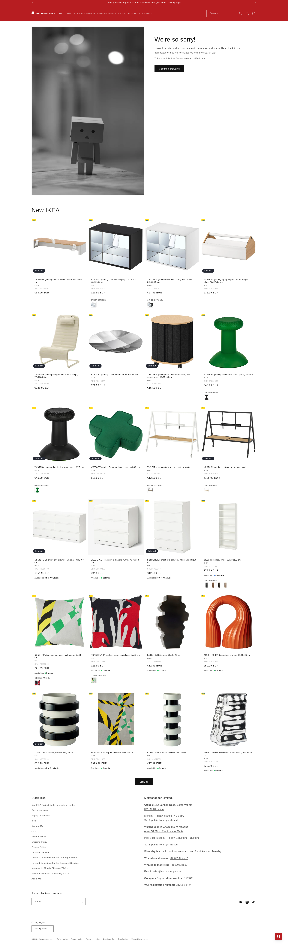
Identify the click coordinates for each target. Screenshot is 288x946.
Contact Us (37, 826)
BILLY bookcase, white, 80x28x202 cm (222, 560)
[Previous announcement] (32, 3)
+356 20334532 (179, 858)
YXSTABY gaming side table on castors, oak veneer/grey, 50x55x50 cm (168, 375)
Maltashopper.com (46, 939)
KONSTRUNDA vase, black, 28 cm (163, 655)
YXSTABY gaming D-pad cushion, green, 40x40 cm (115, 467)
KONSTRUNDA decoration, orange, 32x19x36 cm (227, 655)
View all (144, 782)
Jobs (34, 831)
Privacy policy (77, 939)
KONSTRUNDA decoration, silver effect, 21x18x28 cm (228, 754)
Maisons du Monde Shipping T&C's (50, 868)
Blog (34, 821)
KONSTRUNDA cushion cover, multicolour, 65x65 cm (57, 656)
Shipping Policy (39, 842)
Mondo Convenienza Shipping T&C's (50, 873)
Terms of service (93, 939)
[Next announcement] (255, 3)
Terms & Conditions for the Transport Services (55, 863)
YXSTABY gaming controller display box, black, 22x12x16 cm (113, 280)
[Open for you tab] (278, 936)
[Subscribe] (82, 901)
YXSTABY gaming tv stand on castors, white (168, 467)
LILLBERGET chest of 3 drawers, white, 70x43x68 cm (115, 561)
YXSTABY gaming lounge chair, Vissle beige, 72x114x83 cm (56, 375)
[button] (71, 13)
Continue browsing (169, 68)
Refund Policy (39, 836)
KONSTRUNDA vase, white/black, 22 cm (53, 753)
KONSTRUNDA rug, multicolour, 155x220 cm (112, 753)
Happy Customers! (41, 815)
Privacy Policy (39, 847)
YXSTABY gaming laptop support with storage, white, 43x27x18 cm (226, 280)
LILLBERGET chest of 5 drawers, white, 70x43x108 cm (171, 561)
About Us (36, 879)
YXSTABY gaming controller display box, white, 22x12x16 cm (170, 280)
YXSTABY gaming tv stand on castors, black (225, 467)
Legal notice (123, 939)
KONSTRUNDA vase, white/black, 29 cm (166, 753)
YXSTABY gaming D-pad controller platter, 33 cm (114, 374)
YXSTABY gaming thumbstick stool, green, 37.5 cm (228, 374)
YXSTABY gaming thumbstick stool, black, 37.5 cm (59, 467)
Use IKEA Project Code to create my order (53, 805)
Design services (40, 810)
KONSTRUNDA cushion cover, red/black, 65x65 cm (115, 655)
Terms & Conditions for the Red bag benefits (54, 857)
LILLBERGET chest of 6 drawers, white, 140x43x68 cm (59, 561)
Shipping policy (109, 939)
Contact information (139, 939)
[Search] (240, 13)
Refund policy (62, 939)
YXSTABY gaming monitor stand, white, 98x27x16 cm (58, 280)
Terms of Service (40, 852)
